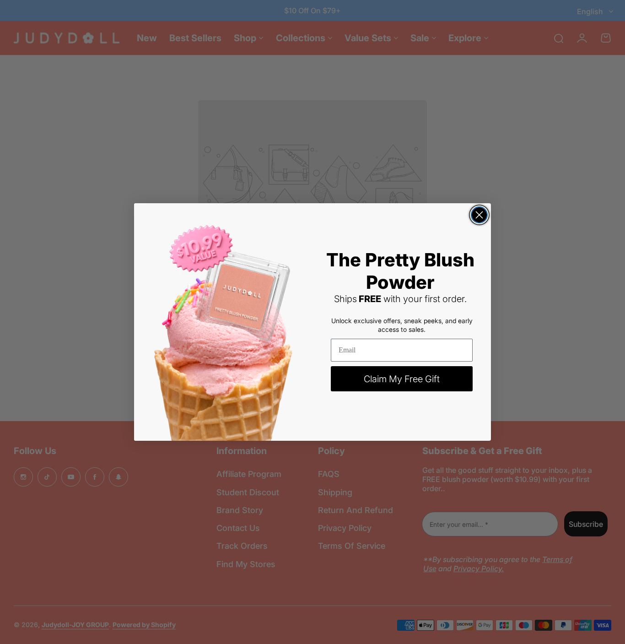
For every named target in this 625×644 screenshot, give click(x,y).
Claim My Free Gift (402, 378)
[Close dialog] (479, 215)
